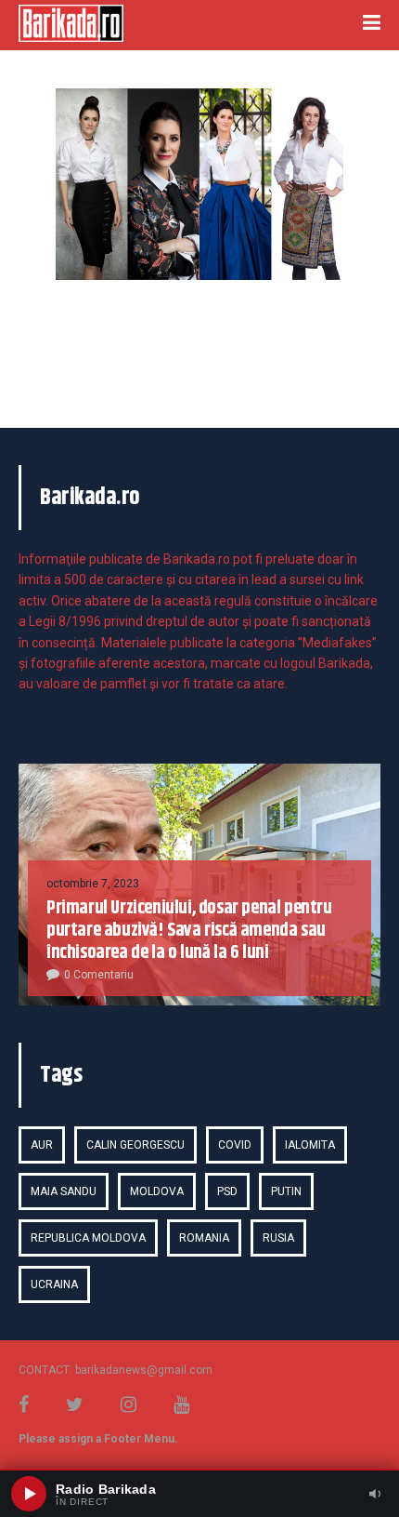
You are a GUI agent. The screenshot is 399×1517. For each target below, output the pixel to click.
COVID (234, 1144)
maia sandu (64, 1191)
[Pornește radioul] (28, 1493)
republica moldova (88, 1237)
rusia (278, 1237)
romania (204, 1237)
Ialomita (310, 1144)
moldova (157, 1191)
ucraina (54, 1284)
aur (42, 1144)
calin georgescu (135, 1144)
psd (227, 1191)
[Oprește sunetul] (375, 1494)
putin (286, 1191)
